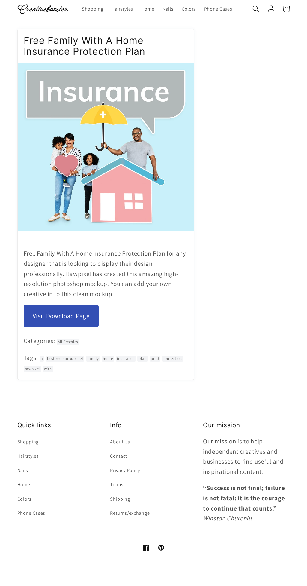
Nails (22, 470)
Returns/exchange (130, 513)
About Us (120, 442)
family (93, 358)
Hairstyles (28, 456)
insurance (125, 358)
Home (23, 484)
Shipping (120, 499)
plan (143, 358)
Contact (118, 456)
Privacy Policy (125, 470)
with (48, 368)
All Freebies (68, 341)
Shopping (28, 442)
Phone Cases (31, 513)
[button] (256, 9)
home (108, 358)
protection (172, 358)
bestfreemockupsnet (65, 358)
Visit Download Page (61, 316)
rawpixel (32, 368)
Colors (24, 499)
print (155, 358)
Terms (116, 484)
